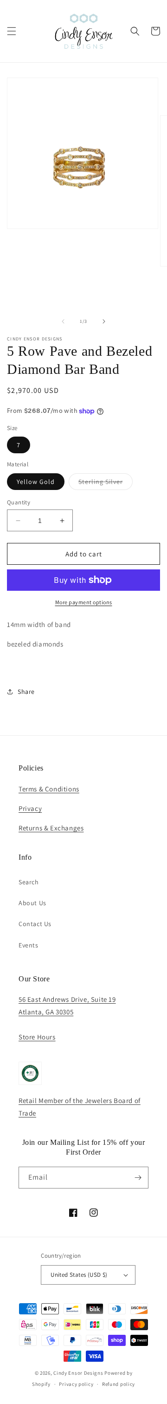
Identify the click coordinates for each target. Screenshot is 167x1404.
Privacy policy (76, 1384)
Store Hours (37, 1036)
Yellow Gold (36, 481)
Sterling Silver (105, 483)
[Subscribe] (138, 1178)
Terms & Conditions (49, 788)
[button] (11, 31)
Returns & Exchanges (51, 827)
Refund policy (118, 1384)
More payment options (83, 602)
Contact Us (35, 924)
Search (29, 882)
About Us (32, 903)
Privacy (30, 808)
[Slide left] (63, 321)
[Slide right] (104, 321)
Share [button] (26, 691)
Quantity (18, 502)
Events (29, 945)
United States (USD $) (79, 1275)
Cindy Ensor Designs (78, 1373)
